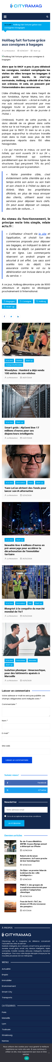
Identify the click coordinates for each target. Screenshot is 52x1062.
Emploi (5, 974)
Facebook (4, 316)
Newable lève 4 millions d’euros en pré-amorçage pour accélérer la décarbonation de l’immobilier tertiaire (25, 550)
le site (42, 233)
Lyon (4, 1023)
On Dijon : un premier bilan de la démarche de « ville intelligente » (33, 872)
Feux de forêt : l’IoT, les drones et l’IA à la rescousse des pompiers (33, 903)
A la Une (9, 360)
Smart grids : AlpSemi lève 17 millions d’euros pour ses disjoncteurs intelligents (22, 430)
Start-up (37, 51)
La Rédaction (9, 51)
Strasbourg (7, 1035)
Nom (5, 720)
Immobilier (20, 660)
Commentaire (9, 704)
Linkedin (18, 316)
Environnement (9, 986)
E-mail (5, 733)
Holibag (42, 301)
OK (26, 1058)
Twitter (11, 316)
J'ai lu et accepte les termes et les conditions (24, 816)
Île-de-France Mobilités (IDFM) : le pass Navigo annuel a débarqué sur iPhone (33, 843)
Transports (7, 997)
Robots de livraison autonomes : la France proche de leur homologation (33, 858)
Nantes (19, 360)
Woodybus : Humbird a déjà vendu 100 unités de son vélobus (24, 372)
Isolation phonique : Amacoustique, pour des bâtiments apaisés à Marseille (25, 673)
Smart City (7, 991)
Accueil (7, 24)
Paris (31, 482)
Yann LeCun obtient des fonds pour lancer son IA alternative (25, 489)
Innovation (20, 482)
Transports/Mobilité (14, 365)
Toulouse (6, 1029)
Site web (6, 745)
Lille (30, 603)
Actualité (6, 969)
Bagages (10, 301)
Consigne (26, 301)
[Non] (49, 1052)
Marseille (32, 660)
